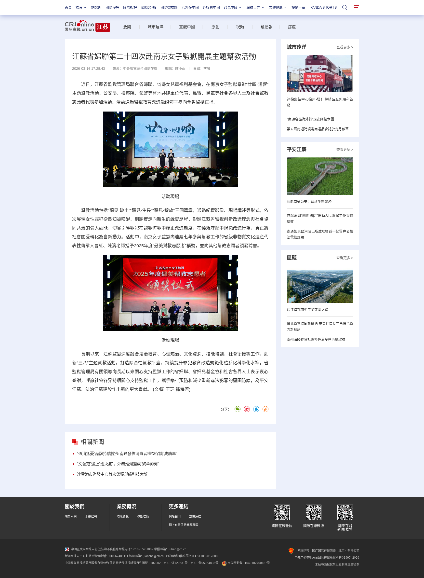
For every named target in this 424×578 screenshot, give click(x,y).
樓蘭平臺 (298, 7)
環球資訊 (123, 516)
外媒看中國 (211, 7)
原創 (215, 27)
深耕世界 (253, 7)
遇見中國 (231, 7)
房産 (292, 27)
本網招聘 (91, 516)
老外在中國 (190, 7)
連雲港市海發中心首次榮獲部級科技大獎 (112, 474)
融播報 (266, 27)
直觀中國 (187, 27)
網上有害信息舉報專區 (183, 525)
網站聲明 (175, 516)
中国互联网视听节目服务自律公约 (87, 563)
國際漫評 (112, 7)
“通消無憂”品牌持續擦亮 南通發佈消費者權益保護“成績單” (127, 454)
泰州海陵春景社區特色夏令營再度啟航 (316, 339)
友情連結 (195, 516)
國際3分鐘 (149, 7)
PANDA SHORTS (323, 7)
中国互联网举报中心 (84, 549)
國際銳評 (130, 7)
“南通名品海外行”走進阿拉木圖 (310, 119)
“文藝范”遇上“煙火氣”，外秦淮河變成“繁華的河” (118, 464)
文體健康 (276, 7)
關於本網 (71, 516)
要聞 (127, 27)
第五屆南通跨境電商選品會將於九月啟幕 (318, 129)
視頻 (240, 27)
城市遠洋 (153, 27)
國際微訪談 (169, 7)
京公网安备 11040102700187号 (248, 563)
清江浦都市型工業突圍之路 (307, 310)
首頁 (68, 7)
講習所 (96, 7)
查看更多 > (344, 47)
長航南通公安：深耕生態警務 (309, 202)
